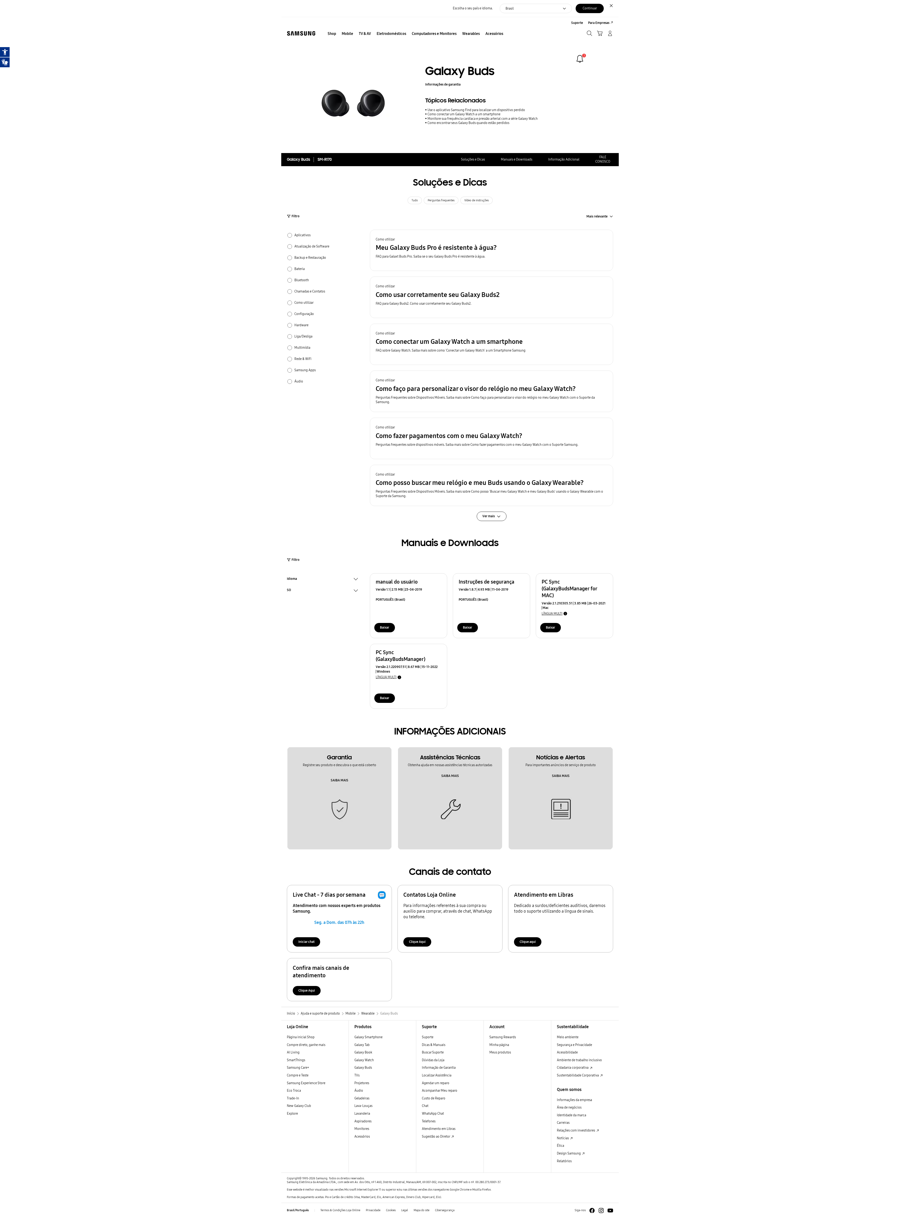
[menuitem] (332, 33)
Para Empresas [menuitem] (598, 23)
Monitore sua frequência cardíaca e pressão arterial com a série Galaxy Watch (483, 119)
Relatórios (564, 1161)
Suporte (427, 1037)
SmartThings (296, 1060)
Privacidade (373, 1210)
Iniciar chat (306, 942)
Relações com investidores (576, 1130)
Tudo (415, 200)
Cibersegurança (444, 1210)
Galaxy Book (363, 1052)
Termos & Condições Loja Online (340, 1210)
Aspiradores (362, 1121)
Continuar (590, 8)
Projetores (361, 1083)
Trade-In (293, 1098)
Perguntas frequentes (441, 200)
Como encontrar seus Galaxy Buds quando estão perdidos (468, 123)
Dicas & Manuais (433, 1045)
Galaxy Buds (363, 1068)
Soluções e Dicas (473, 159)
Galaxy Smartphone (368, 1037)
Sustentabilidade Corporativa (578, 1075)
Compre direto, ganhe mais (306, 1045)
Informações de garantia (443, 84)
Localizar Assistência (436, 1075)
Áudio (358, 1091)
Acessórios (362, 1137)
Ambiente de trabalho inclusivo (579, 1060)
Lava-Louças (363, 1106)
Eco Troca (294, 1091)
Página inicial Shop (301, 1037)
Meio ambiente (567, 1037)
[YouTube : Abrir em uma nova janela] (610, 1210)
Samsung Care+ (298, 1068)
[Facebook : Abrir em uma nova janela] (592, 1210)
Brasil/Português (298, 1210)
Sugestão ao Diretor (436, 1137)
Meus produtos (500, 1052)
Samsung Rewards (502, 1037)
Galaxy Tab (362, 1045)
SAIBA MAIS (339, 780)
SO (289, 590)
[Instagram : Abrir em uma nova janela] (601, 1210)
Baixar (384, 628)
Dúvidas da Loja (433, 1060)
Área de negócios (569, 1107)
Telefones (428, 1121)
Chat (425, 1106)
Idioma (292, 579)
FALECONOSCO (602, 159)
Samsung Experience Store (306, 1083)
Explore (292, 1114)
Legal (404, 1210)
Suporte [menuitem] (577, 23)
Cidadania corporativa (573, 1068)
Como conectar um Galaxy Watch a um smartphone (464, 114)
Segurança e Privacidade (574, 1045)
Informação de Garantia (439, 1068)
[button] (491, 250)
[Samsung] (301, 33)
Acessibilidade (567, 1052)
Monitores (361, 1129)
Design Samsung (569, 1153)
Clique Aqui (417, 942)
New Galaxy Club (299, 1106)
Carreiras (563, 1123)
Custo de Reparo (433, 1098)
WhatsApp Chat (433, 1114)
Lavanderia (362, 1114)
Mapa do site (421, 1210)
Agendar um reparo (435, 1083)
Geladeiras (361, 1098)
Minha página (499, 1045)
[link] (580, 59)
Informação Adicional (563, 159)
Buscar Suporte (433, 1052)
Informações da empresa (574, 1100)
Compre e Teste (297, 1075)
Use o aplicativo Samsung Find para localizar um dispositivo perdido (476, 110)
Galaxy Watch (364, 1060)
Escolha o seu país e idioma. (473, 8)
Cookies (391, 1210)
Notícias (563, 1138)
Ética (560, 1146)
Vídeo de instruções (476, 200)
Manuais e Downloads (516, 159)
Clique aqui (528, 942)
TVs (357, 1075)
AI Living (293, 1052)
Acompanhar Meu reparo (439, 1091)
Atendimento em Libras (438, 1129)
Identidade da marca (571, 1115)
